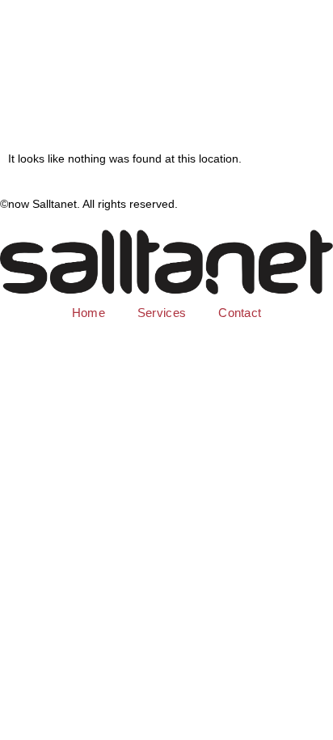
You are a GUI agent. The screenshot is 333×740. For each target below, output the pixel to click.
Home (88, 312)
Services (161, 312)
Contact (239, 312)
